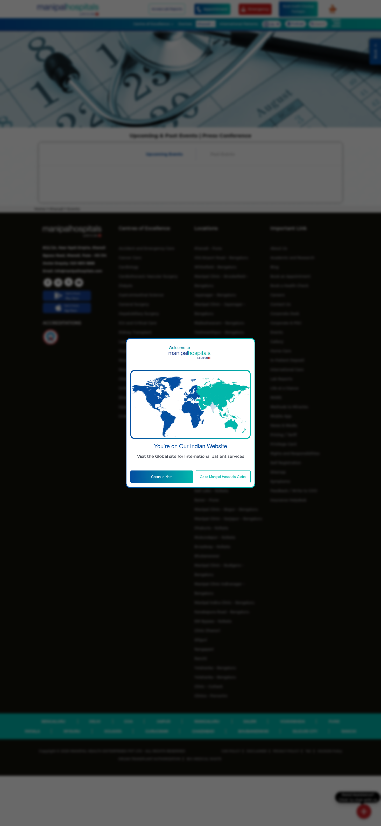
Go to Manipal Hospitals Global (223, 476)
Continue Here (161, 476)
